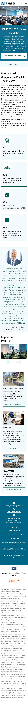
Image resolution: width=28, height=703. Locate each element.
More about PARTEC (13, 489)
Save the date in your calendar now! (13, 56)
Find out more (13, 448)
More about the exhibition (13, 404)
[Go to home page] (9, 4)
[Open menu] (26, 3)
